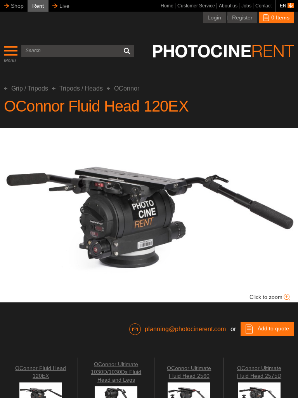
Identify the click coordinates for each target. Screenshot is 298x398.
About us (228, 6)
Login (214, 17)
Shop (17, 6)
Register (242, 17)
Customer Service (196, 6)
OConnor (126, 88)
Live (64, 6)
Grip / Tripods (29, 88)
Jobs (246, 6)
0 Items (279, 17)
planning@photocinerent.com (185, 329)
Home (167, 6)
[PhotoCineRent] (223, 51)
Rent (38, 6)
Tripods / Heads (81, 88)
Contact (263, 6)
